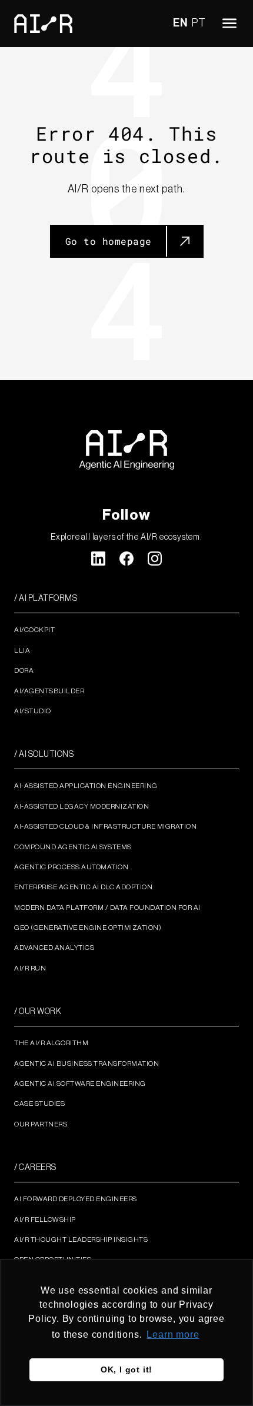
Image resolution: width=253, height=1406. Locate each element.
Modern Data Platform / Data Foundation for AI (107, 907)
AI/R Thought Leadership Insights (81, 1239)
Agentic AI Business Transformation (86, 1063)
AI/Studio (32, 710)
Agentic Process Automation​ (71, 866)
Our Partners (40, 1124)
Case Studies (39, 1103)
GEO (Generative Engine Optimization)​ (87, 927)
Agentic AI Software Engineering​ (80, 1083)
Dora (24, 670)
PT (199, 23)
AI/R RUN (30, 968)
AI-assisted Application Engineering (86, 785)
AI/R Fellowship (45, 1219)
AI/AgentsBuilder (49, 690)
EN (180, 23)
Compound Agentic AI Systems (73, 846)
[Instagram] (155, 558)
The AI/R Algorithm (51, 1042)
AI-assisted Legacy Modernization (81, 806)
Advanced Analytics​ (54, 947)
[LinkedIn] (98, 558)
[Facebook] (126, 558)
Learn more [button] (173, 1334)
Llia (22, 650)
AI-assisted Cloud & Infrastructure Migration (105, 826)
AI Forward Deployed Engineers (75, 1198)
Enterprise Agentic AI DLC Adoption (83, 886)
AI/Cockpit (34, 629)
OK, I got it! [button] (126, 1369)
